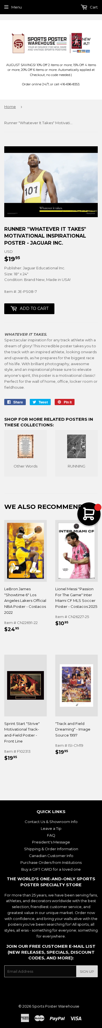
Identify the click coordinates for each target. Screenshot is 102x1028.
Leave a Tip (51, 828)
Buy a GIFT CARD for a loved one (51, 869)
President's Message (51, 842)
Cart (93, 7)
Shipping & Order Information (51, 849)
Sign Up (87, 971)
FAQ (51, 835)
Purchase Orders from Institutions (51, 862)
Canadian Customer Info (51, 855)
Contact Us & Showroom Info (51, 821)
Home (10, 106)
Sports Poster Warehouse (55, 1006)
